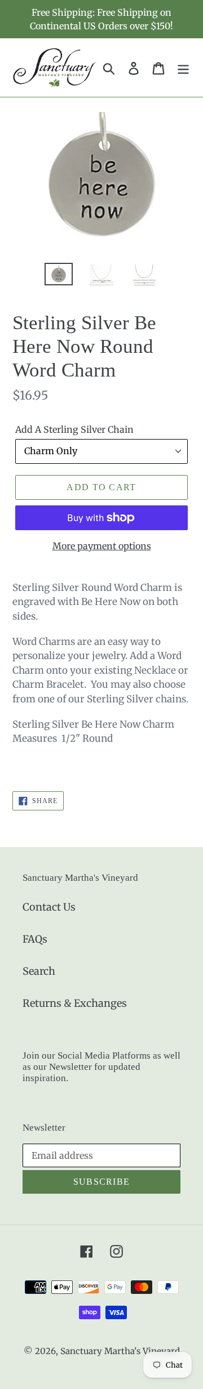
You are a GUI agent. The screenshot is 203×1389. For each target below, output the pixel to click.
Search (39, 971)
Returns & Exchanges (75, 1003)
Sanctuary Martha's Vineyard (120, 1351)
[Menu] (183, 67)
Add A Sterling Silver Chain (74, 429)
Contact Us (49, 906)
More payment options (101, 546)
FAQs (35, 939)
